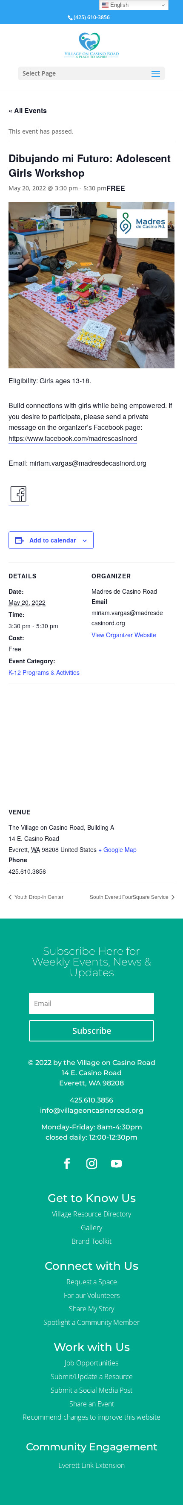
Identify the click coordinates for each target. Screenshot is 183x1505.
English (119, 5)
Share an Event (91, 1404)
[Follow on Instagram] (91, 1164)
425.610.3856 (91, 1100)
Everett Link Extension (91, 1465)
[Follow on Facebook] (66, 1164)
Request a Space (91, 1281)
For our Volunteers (92, 1295)
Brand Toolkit (91, 1241)
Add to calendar (52, 540)
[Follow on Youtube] (116, 1164)
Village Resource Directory (91, 1214)
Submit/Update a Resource (92, 1376)
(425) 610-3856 (92, 17)
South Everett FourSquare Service (130, 896)
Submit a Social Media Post (91, 1390)
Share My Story (91, 1308)
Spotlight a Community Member (91, 1322)
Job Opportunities (91, 1363)
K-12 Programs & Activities (44, 672)
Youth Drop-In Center (38, 896)
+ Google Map (117, 849)
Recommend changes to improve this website (91, 1417)
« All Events (28, 110)
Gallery (91, 1227)
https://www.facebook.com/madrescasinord (73, 438)
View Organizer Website (124, 634)
